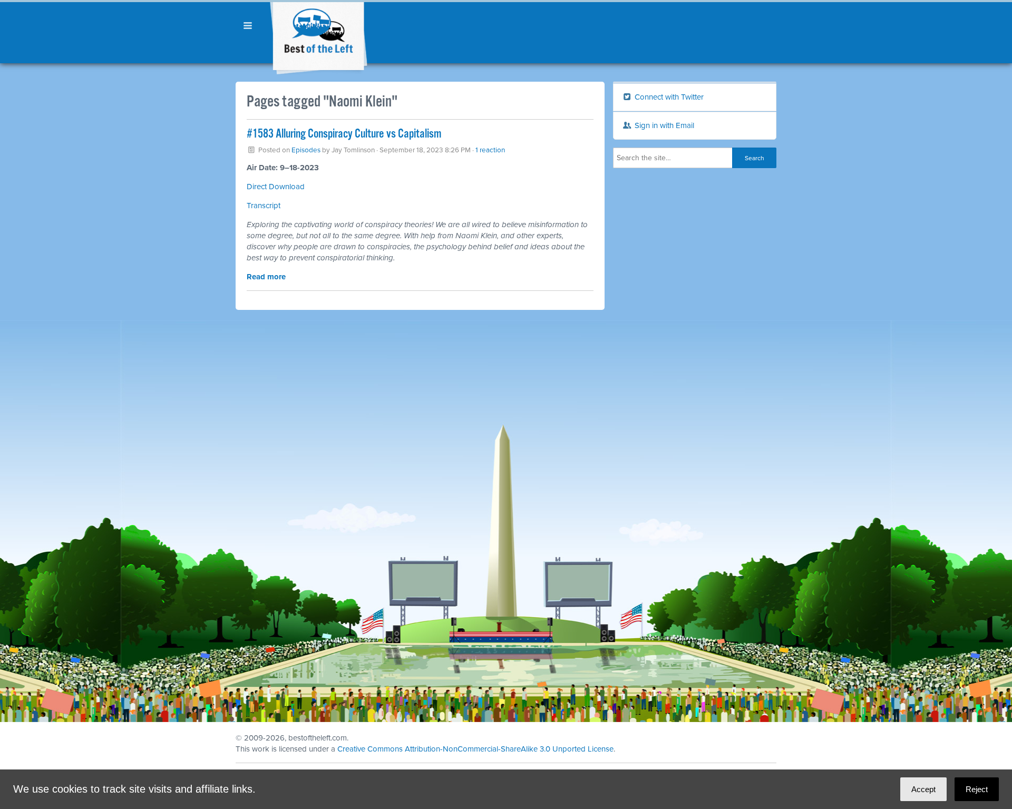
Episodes (305, 150)
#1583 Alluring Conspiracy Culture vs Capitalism (344, 134)
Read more (266, 276)
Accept (923, 789)
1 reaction (490, 150)
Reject (977, 789)
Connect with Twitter (668, 97)
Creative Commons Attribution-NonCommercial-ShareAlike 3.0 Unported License (475, 749)
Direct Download (276, 186)
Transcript (263, 205)
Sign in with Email (663, 125)
